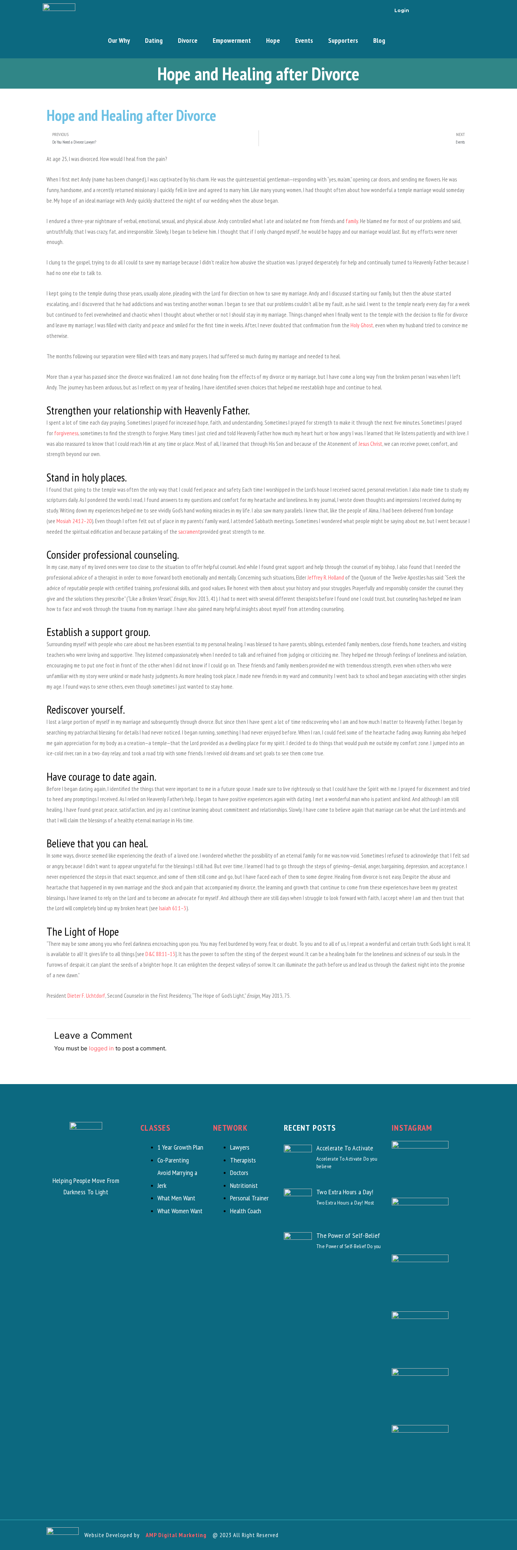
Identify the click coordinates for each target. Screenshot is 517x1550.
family (352, 221)
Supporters (343, 40)
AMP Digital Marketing (176, 1535)
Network (230, 1127)
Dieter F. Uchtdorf (86, 995)
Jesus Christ (370, 443)
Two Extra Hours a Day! (345, 1192)
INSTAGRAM (412, 1127)
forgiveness (66, 433)
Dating (154, 40)
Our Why (119, 40)
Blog (379, 40)
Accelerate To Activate (345, 1148)
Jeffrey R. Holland (325, 577)
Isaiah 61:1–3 (172, 908)
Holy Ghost (361, 325)
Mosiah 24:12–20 (74, 521)
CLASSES (155, 1127)
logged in (101, 1048)
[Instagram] (444, 9)
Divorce (188, 40)
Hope (273, 40)
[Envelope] (464, 9)
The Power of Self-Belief (348, 1235)
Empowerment (232, 40)
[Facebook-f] (423, 9)
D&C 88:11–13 (160, 954)
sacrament (189, 531)
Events (304, 40)
